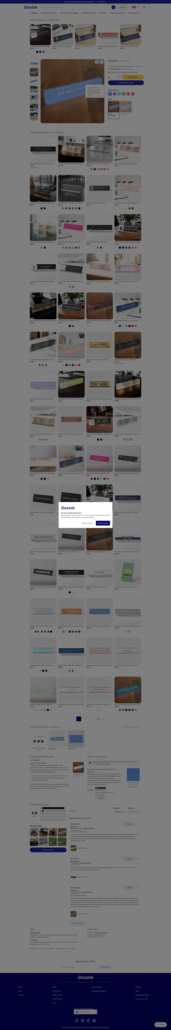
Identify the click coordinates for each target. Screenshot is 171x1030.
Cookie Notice (85, 515)
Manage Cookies (88, 523)
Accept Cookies (102, 523)
